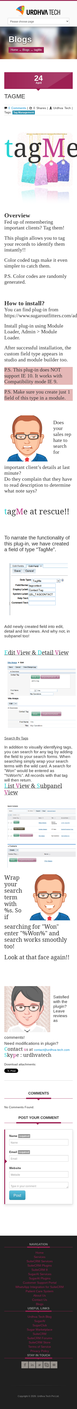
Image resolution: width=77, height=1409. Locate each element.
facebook (24, 1364)
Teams (46, 1364)
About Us (39, 1295)
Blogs (26, 49)
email (53, 1364)
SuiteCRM (39, 1334)
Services (39, 1257)
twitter (39, 1364)
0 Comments (17, 108)
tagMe (14, 96)
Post (17, 1195)
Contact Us (39, 1299)
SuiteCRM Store (39, 1342)
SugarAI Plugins (39, 1278)
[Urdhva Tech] (38, 9)
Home (14, 49)
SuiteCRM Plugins (39, 1265)
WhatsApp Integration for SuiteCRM (39, 1287)
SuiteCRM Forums (39, 1338)
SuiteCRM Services (40, 1261)
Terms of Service (39, 1346)
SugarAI (39, 1321)
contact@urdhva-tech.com (52, 1049)
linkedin (32, 1364)
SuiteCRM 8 (39, 1269)
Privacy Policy (39, 1351)
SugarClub (40, 1325)
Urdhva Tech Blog (40, 1316)
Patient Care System (39, 1291)
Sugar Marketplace (39, 1329)
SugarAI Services (39, 1274)
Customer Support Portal (39, 1282)
